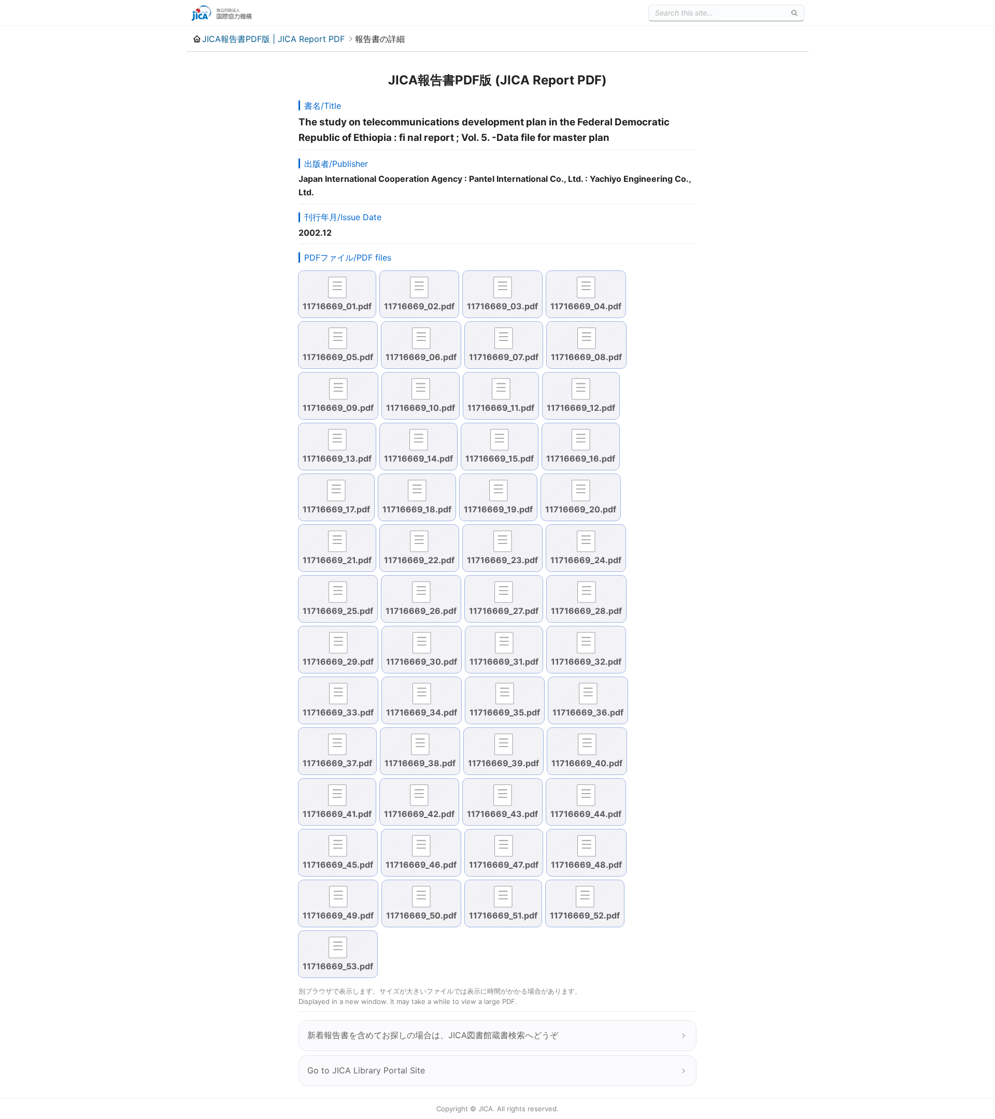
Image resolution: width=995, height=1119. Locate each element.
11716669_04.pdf (585, 306)
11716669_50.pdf (421, 915)
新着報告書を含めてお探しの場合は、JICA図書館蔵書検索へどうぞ (432, 1035)
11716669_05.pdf (338, 357)
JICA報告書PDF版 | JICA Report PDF (273, 39)
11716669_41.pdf (337, 814)
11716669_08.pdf (586, 357)
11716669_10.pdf (420, 408)
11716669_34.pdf (421, 712)
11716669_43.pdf (502, 814)
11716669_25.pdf (338, 611)
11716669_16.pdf (580, 458)
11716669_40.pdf (586, 763)
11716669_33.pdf (338, 712)
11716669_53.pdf (338, 966)
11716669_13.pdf (337, 458)
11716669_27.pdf (503, 611)
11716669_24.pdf (585, 560)
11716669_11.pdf (500, 408)
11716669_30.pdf (421, 661)
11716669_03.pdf (502, 306)
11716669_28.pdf (586, 611)
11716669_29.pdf (338, 661)
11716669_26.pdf (421, 611)
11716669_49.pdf (338, 915)
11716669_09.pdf (338, 408)
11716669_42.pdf (419, 814)
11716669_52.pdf (585, 915)
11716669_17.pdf (336, 509)
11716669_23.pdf (502, 560)
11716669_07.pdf (503, 357)
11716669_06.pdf (421, 357)
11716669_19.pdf (498, 509)
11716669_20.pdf (580, 509)
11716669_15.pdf (499, 458)
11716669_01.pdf (337, 306)
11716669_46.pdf (421, 864)
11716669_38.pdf (420, 763)
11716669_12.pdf (581, 408)
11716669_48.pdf (586, 864)
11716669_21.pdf (337, 560)
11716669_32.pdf (586, 661)
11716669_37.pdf (337, 763)
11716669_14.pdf (418, 458)
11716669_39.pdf (503, 763)
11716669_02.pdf (419, 306)
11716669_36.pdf (587, 712)
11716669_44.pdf (585, 814)
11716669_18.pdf (416, 509)
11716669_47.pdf (503, 864)
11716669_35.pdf (505, 712)
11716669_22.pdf (419, 560)
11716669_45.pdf (338, 864)
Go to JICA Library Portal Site (366, 1070)
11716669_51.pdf (503, 915)
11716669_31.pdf (504, 661)
